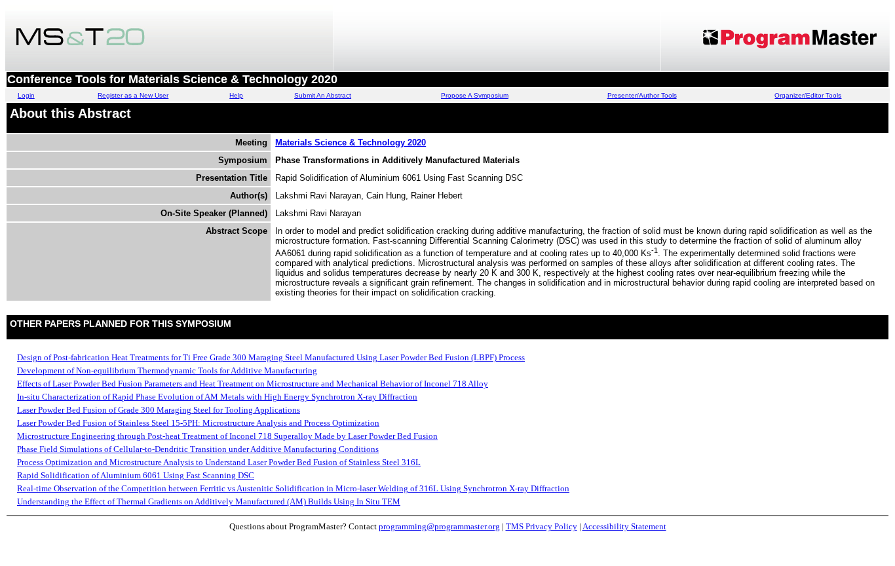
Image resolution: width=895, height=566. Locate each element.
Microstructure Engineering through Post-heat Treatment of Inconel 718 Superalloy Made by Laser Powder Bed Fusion (227, 436)
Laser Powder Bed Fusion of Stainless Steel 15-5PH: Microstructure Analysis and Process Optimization (198, 423)
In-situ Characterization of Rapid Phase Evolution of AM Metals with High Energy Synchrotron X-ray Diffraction (217, 397)
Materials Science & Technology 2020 (350, 142)
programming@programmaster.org (439, 526)
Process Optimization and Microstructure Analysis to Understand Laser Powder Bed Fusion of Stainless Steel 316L (219, 462)
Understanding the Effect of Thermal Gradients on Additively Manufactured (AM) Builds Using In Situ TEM (208, 501)
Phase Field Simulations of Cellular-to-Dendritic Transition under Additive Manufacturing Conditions (198, 449)
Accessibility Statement (624, 526)
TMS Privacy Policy (541, 526)
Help (236, 95)
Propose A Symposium (474, 95)
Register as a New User (133, 95)
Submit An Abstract (322, 95)
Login (26, 95)
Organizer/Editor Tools (807, 95)
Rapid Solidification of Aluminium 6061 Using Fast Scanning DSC (135, 475)
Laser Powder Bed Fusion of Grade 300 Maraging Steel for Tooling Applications (158, 410)
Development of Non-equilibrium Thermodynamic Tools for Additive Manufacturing (167, 370)
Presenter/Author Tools (642, 95)
